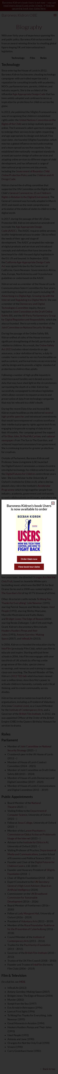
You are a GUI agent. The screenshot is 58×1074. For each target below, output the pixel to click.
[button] (53, 503)
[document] (29, 537)
